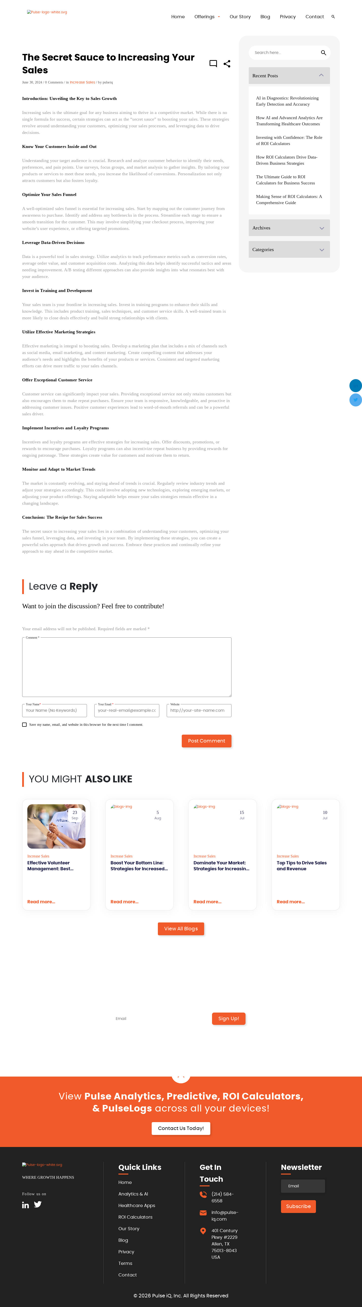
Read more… (41, 902)
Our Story (240, 17)
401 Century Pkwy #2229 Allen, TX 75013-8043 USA (225, 1244)
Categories (263, 249)
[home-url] (51, 17)
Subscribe (298, 1206)
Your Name (33, 704)
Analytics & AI (133, 1194)
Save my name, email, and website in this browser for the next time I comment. (86, 724)
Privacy (288, 17)
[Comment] (213, 64)
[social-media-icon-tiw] (38, 1205)
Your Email (106, 704)
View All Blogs (180, 928)
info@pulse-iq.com (225, 1216)
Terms (125, 1263)
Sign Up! (228, 1018)
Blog (265, 17)
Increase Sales (82, 82)
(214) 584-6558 (223, 1197)
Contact (315, 17)
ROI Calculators (135, 1217)
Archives (261, 227)
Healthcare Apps (136, 1206)
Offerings (204, 17)
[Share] (227, 66)
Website (175, 704)
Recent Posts (265, 75)
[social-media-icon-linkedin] (25, 1205)
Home (178, 17)
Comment (32, 637)
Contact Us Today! (181, 1128)
